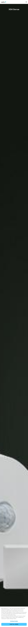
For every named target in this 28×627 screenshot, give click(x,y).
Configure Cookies (14, 621)
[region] (14, 617)
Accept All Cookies (14, 624)
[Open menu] (26, 2)
